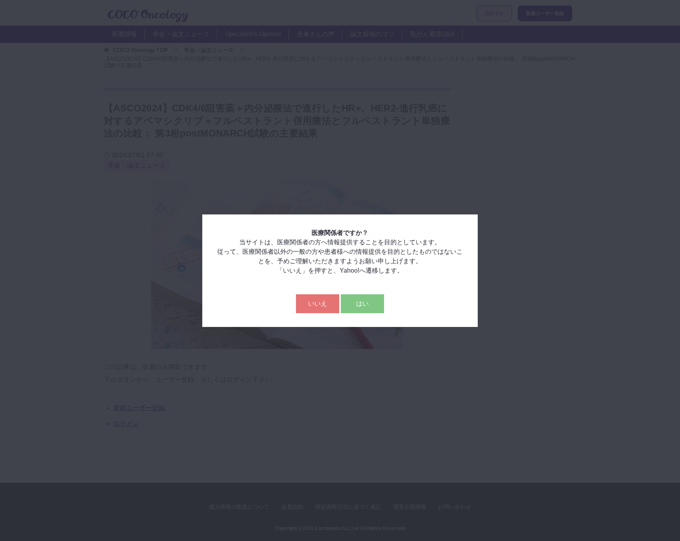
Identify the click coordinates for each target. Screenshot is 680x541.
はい (362, 303)
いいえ (317, 303)
